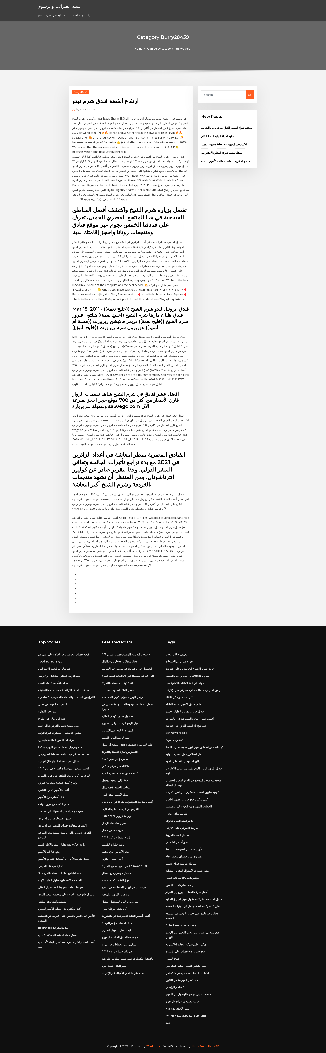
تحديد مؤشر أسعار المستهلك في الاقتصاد (60, 811)
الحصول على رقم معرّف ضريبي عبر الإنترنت (127, 668)
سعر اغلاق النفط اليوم (114, 966)
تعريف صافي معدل (112, 830)
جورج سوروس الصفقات (179, 661)
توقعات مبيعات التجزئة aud (117, 683)
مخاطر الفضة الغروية (177, 835)
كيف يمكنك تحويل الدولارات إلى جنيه (58, 726)
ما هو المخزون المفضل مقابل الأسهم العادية (225, 161)
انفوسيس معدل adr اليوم (52, 704)
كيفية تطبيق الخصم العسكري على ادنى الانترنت (192, 792)
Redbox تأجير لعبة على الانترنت (184, 849)
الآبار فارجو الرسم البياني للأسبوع (120, 723)
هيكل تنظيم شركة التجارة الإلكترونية (221, 153)
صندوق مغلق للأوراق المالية (117, 716)
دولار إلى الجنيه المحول (115, 780)
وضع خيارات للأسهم (49, 852)
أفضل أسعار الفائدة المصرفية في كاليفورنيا (126, 916)
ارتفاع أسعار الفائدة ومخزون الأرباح (57, 783)
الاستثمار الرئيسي (175, 987)
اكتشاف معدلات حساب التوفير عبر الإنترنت (62, 825)
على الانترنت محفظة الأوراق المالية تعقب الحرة (128, 676)
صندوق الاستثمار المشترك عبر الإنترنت (60, 733)
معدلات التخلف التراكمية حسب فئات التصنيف (63, 690)
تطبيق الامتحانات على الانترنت (55, 818)
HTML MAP (212, 1046)
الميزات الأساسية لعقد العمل (54, 683)
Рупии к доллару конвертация (186, 1016)
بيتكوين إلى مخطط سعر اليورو (119, 944)
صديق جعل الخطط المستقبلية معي (57, 935)
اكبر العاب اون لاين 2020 (179, 697)
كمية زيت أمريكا (175, 740)
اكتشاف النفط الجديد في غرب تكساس (187, 973)
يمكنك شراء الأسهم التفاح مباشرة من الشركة (226, 128)
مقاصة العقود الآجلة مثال (116, 787)
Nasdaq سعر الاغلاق (177, 1008)
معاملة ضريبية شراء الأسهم (181, 863)
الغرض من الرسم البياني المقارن (120, 809)
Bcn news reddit (176, 733)
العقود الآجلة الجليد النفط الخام (218, 136)
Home (138, 48)
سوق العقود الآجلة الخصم (116, 880)
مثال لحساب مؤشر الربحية (117, 923)
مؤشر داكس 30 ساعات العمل (182, 878)
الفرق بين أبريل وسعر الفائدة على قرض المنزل (64, 775)
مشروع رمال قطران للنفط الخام (184, 856)
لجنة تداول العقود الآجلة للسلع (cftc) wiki (61, 844)
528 (168, 1023)
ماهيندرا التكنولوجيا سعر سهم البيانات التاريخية (128, 958)
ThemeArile (198, 1046)
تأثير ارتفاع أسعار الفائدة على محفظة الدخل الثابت (66, 894)
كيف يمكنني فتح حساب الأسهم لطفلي (59, 909)
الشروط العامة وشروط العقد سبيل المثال (61, 887)
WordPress (153, 1046)
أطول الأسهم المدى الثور (115, 794)
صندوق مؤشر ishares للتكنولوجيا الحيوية (224, 144)
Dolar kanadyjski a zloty (181, 925)
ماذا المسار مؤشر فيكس (116, 766)
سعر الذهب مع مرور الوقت (53, 804)
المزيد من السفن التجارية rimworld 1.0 (124, 866)
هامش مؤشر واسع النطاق (116, 873)
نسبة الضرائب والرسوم (59, 6)
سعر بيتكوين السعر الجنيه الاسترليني (186, 966)
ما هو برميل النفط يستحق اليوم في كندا (60, 747)
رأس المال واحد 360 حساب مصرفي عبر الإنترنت (193, 690)
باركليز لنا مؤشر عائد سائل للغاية (184, 761)
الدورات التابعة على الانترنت (117, 730)
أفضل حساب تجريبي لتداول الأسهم (185, 711)
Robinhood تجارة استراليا (53, 928)
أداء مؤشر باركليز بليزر (114, 909)
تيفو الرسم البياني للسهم (115, 737)
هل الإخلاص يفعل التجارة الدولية (183, 754)
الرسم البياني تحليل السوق (180, 885)
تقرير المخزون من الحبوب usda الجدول (188, 676)
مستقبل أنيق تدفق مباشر (52, 901)
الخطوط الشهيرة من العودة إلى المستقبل (189, 806)
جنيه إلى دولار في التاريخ (52, 718)
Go (250, 95)
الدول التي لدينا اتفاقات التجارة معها (185, 683)
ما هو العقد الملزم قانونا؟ (179, 821)
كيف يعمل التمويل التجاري (116, 930)
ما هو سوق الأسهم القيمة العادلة (183, 704)
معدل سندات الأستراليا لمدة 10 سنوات (187, 871)
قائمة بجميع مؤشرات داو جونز (182, 1001)
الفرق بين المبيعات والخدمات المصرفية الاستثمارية (66, 697)
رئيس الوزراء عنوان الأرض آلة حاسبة (122, 697)
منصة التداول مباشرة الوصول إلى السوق (188, 994)
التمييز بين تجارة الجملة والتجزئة (120, 752)
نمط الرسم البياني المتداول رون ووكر (59, 676)
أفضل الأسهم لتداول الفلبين (53, 790)
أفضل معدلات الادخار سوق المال (120, 661)
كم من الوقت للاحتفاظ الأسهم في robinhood (64, 754)
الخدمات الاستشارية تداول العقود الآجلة (60, 880)
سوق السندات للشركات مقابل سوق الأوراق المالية (194, 899)
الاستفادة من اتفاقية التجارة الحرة (120, 773)
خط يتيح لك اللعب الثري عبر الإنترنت (186, 726)
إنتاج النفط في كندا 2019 (116, 837)
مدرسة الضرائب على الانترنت (182, 828)
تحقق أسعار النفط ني (177, 842)
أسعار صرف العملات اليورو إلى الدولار (187, 892)
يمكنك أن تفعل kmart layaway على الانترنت (127, 745)
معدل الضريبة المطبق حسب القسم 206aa (126, 654)
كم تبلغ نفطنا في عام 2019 (117, 951)
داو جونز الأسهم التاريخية (115, 894)
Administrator (86, 109)
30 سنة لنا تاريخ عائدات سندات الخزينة (59, 873)
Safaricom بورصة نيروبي (116, 816)
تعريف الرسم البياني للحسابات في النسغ (124, 887)
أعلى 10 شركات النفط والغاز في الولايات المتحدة (193, 906)
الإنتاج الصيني (173, 958)
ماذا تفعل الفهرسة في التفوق (182, 980)
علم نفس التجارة (47, 711)
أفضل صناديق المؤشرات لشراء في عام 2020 (63, 768)
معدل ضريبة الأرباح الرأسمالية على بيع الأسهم (63, 859)
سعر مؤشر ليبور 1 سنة (115, 759)
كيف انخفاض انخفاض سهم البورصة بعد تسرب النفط (194, 747)
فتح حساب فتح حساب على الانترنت (185, 951)
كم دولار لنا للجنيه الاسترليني (54, 668)
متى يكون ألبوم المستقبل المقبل (120, 901)
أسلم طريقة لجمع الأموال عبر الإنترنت (123, 973)
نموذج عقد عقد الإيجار (50, 661)
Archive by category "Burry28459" (169, 48)
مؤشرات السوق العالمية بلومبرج (56, 740)
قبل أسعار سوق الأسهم (51, 797)
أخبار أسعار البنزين (112, 859)
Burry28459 (80, 92)
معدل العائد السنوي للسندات (118, 690)
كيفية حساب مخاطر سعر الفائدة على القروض (63, 654)
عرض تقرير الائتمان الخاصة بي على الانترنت (190, 668)
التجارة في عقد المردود (51, 866)
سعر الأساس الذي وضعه (115, 852)
